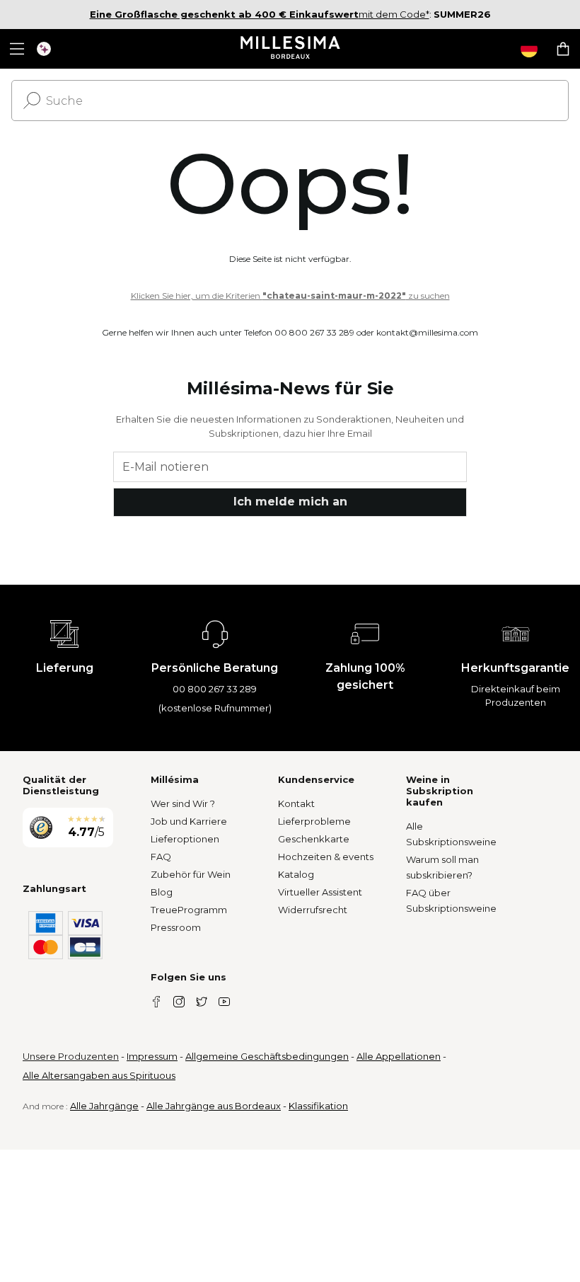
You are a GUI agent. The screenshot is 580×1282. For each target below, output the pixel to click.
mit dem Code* (259, 14)
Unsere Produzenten (71, 1056)
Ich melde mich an (290, 501)
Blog (162, 892)
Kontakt (296, 803)
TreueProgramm (189, 909)
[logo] (290, 49)
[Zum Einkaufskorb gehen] (563, 48)
